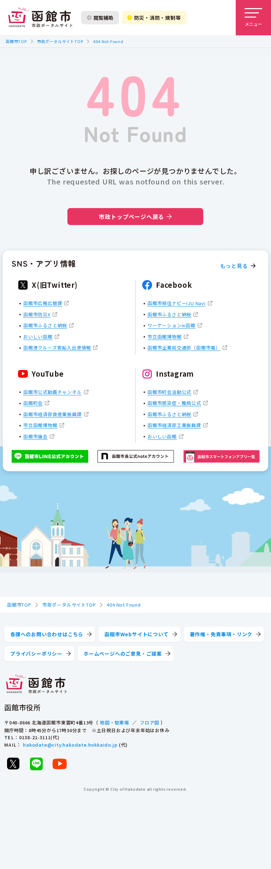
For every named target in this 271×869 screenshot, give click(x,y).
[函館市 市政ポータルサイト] (40, 18)
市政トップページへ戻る (131, 216)
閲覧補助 (103, 17)
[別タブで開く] (13, 763)
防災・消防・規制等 (157, 17)
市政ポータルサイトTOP (60, 41)
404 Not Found (108, 41)
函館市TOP (16, 41)
